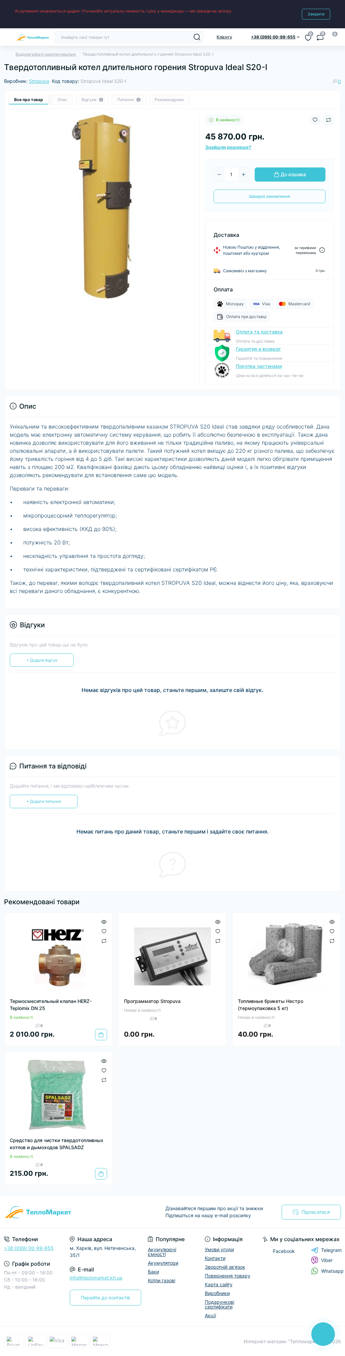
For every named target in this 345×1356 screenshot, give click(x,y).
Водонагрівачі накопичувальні (45, 54)
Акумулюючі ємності (162, 1252)
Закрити (316, 14)
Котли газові (161, 1280)
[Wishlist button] (315, 120)
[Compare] (103, 940)
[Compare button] (328, 120)
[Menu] (7, 37)
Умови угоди (219, 1249)
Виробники (217, 1293)
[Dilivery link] (322, 250)
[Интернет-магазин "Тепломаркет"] (57, 1212)
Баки (153, 1271)
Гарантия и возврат (258, 349)
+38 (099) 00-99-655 (29, 1248)
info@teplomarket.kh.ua (96, 1278)
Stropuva (39, 81)
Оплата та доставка (259, 332)
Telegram (331, 1250)
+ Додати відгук (41, 660)
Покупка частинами (259, 366)
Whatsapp (332, 1271)
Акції (210, 1315)
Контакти (215, 1258)
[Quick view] (103, 921)
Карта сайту (218, 1284)
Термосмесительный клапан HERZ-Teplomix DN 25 (51, 1004)
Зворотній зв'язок (225, 1267)
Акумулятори (163, 1263)
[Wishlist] (103, 931)
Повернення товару (227, 1276)
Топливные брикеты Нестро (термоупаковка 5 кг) (270, 1004)
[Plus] (243, 174)
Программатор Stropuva (152, 1001)
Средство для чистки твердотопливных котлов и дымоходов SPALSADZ (56, 1143)
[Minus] (219, 174)
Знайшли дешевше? (228, 147)
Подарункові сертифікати (219, 1304)
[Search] (197, 37)
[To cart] (101, 1034)
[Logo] (32, 37)
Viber (327, 1260)
